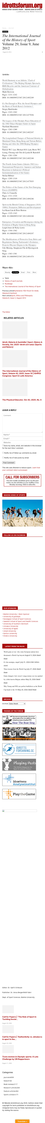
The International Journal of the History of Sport (23, 286)
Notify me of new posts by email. (16, 458)
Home (4, 28)
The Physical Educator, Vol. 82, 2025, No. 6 (22, 400)
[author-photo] (7, 310)
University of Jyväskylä (11, 616)
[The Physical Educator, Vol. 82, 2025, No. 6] (14, 395)
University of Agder (10, 628)
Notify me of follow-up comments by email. (20, 453)
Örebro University (10, 636)
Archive (5, 704)
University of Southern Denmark (15, 624)
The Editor (6, 312)
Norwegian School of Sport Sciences (17, 619)
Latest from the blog (14, 646)
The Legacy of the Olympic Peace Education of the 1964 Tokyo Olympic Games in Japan (21, 122)
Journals (11, 28)
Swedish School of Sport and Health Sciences (20, 621)
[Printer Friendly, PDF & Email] (22, 262)
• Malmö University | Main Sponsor (15, 614)
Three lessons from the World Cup (15, 669)
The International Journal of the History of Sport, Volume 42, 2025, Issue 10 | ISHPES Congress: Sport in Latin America (21, 373)
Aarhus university (10, 633)
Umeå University (9, 631)
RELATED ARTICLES (14, 317)
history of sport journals (13, 281)
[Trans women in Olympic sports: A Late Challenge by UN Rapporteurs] (8, 1052)
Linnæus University (10, 626)
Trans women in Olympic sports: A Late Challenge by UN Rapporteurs (20, 1058)
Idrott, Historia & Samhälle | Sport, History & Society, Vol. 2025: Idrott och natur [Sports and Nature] (22, 344)
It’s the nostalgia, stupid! (12, 662)
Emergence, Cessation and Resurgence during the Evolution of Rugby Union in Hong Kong (22, 223)
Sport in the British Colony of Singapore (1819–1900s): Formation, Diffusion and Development (21, 206)
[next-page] (3, 404)
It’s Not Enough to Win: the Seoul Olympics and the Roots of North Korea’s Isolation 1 (22, 105)
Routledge (8, 284)
